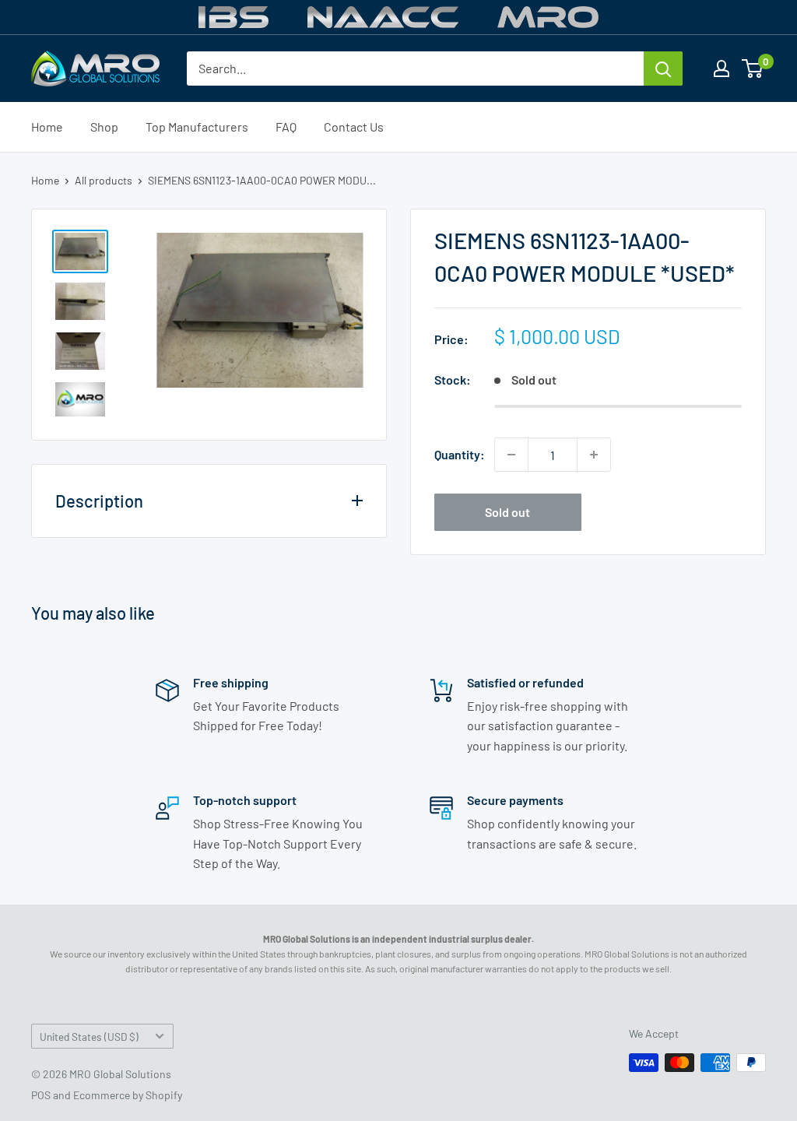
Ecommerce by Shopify (127, 1095)
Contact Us (354, 126)
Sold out (507, 511)
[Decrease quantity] (511, 454)
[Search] (663, 68)
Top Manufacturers (197, 126)
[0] (753, 68)
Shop (104, 126)
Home (47, 126)
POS (41, 1095)
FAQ (286, 126)
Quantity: (459, 454)
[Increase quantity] (594, 454)
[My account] (721, 68)
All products (103, 180)
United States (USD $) (89, 1036)
